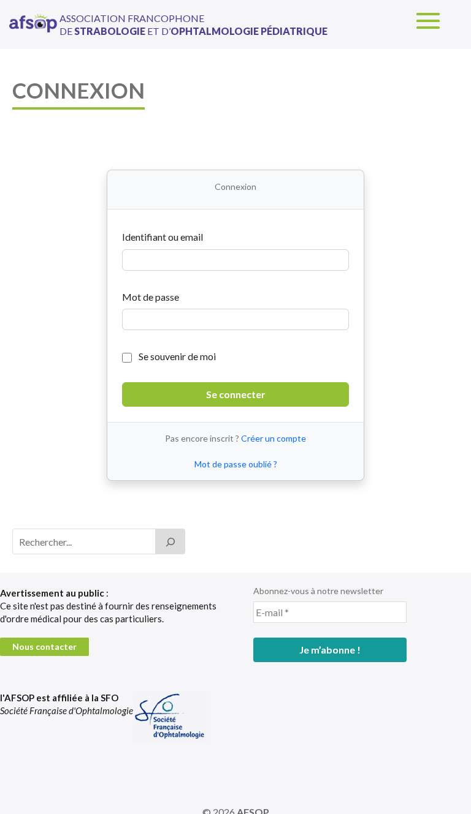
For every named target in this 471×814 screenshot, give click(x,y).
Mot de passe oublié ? (235, 464)
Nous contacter (44, 646)
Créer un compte (273, 438)
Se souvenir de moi (176, 356)
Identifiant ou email (162, 237)
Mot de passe (150, 297)
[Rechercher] (170, 541)
